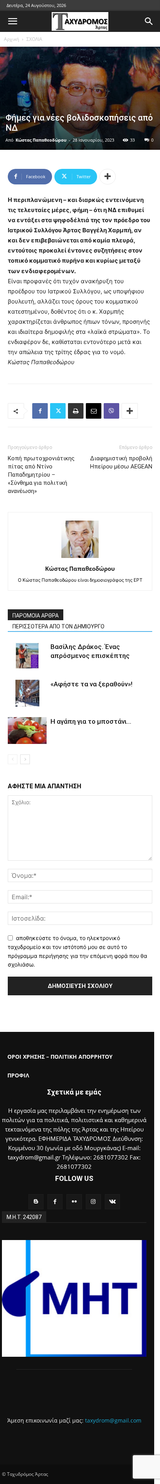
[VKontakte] (112, 1201)
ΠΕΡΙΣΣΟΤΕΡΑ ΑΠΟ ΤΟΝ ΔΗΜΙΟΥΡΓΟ (58, 626)
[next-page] (25, 759)
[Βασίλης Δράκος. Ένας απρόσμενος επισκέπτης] (27, 655)
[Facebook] (40, 411)
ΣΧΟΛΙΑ (34, 39)
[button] (12, 21)
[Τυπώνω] (75, 411)
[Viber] (111, 411)
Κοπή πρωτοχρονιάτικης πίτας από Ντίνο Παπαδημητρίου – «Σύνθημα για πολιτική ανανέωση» (41, 475)
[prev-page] (12, 759)
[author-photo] (80, 557)
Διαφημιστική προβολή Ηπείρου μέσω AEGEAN (121, 462)
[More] (107, 176)
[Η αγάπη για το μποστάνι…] (27, 730)
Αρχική (11, 39)
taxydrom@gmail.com (113, 1420)
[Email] (93, 411)
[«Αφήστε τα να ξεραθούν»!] (27, 693)
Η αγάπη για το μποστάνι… (90, 721)
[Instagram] (93, 1201)
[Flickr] (74, 1201)
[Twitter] (58, 411)
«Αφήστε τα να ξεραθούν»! (91, 684)
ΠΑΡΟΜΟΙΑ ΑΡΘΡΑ (35, 615)
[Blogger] (35, 1201)
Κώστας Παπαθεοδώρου (41, 140)
